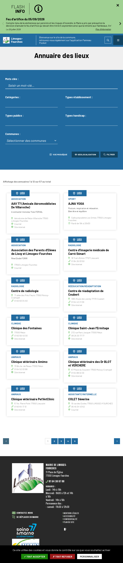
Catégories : (12, 97)
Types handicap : (75, 115)
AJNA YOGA (76, 203)
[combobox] (31, 103)
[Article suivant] (120, 23)
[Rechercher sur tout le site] (108, 40)
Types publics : (14, 115)
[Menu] (118, 40)
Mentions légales (71, 513)
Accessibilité (69, 516)
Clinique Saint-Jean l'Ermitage (88, 328)
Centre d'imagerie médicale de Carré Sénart (88, 251)
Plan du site (68, 522)
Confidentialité (70, 519)
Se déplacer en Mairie (27, 517)
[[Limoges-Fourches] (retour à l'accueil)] (28, 492)
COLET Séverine (78, 399)
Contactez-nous (24, 513)
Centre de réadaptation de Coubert (86, 292)
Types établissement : (79, 97)
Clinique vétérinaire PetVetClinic (32, 399)
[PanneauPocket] (65, 529)
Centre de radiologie (25, 291)
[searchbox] (9, 103)
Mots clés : (12, 79)
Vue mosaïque (59, 154)
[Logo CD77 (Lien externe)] (26, 531)
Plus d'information (103, 29)
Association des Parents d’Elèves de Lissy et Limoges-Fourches (33, 251)
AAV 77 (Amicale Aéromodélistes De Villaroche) (33, 205)
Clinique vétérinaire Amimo (29, 361)
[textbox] (31, 140)
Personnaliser (89, 556)
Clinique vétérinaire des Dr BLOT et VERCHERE (89, 363)
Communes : (12, 134)
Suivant (117, 441)
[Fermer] (118, 5)
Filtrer (110, 154)
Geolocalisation (87, 154)
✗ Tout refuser (62, 556)
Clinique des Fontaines (26, 328)
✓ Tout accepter (34, 556)
